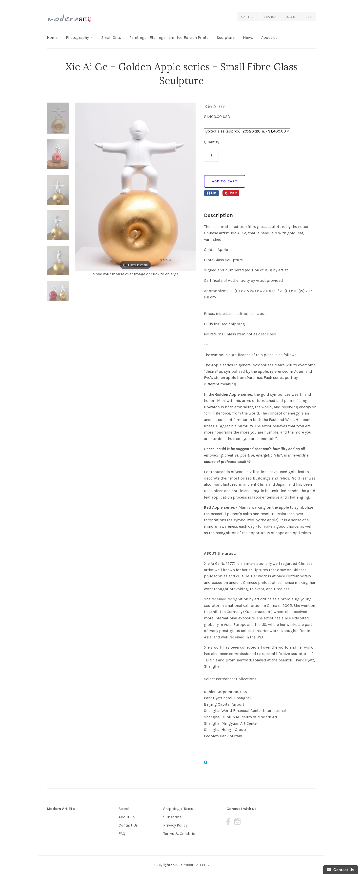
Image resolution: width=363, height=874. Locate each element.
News (248, 37)
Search (124, 808)
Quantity (211, 142)
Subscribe (172, 817)
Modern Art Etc (61, 808)
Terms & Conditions (181, 833)
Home (52, 37)
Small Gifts (111, 37)
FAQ (122, 833)
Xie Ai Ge (214, 106)
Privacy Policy (175, 825)
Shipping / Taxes (178, 808)
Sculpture (226, 37)
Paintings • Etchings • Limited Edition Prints (168, 37)
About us (269, 37)
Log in (291, 17)
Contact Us (128, 825)
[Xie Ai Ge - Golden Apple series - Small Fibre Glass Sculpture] (58, 121)
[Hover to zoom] (135, 186)
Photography (77, 37)
